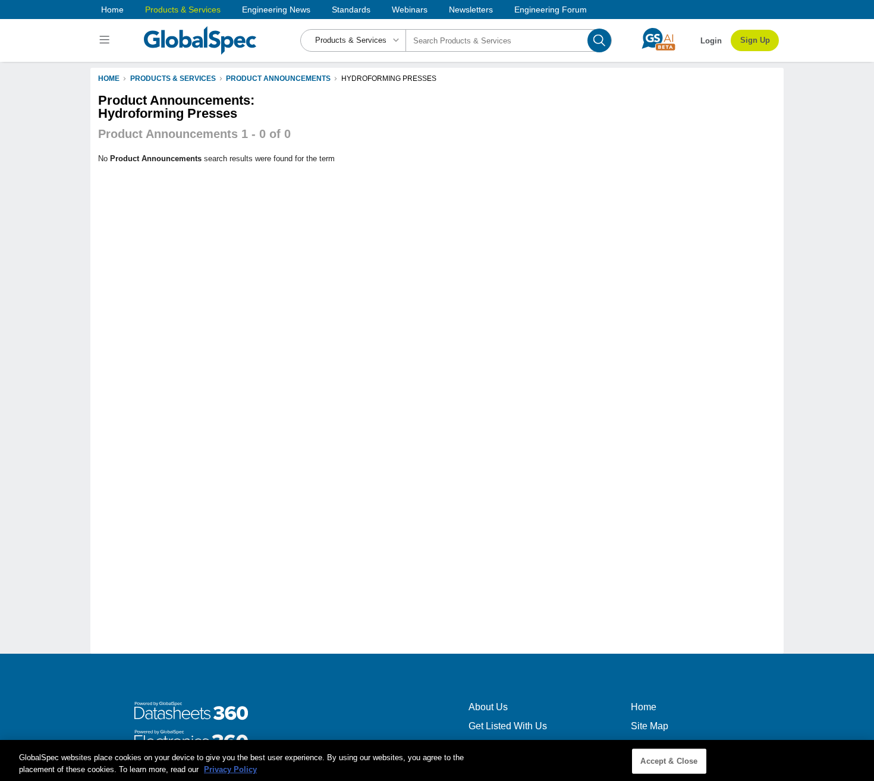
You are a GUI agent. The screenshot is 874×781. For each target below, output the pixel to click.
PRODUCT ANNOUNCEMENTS (278, 78)
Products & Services (183, 9)
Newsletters (471, 9)
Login (711, 40)
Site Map (649, 726)
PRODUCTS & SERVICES (173, 78)
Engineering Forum (550, 9)
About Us (488, 707)
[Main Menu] (106, 40)
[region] (437, 760)
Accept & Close (668, 761)
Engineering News (276, 9)
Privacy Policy (230, 768)
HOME (109, 78)
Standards (351, 9)
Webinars (409, 9)
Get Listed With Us (508, 726)
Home (112, 9)
